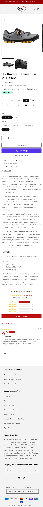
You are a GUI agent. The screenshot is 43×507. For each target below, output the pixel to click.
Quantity (4, 134)
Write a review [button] (21, 316)
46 (33, 100)
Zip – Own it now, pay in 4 (13, 428)
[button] (4, 9)
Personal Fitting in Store (12, 379)
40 (6, 110)
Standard (7, 117)
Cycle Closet (18, 505)
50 (26, 105)
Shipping (11, 85)
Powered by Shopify (28, 505)
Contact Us (8, 401)
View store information (11, 166)
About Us (7, 396)
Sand (5, 129)
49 (20, 105)
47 (6, 105)
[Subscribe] (35, 470)
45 (26, 100)
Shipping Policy (9, 405)
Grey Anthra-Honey (12, 125)
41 (34, 105)
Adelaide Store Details (12, 375)
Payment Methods (10, 410)
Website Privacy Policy (12, 423)
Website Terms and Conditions (15, 419)
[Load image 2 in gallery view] (21, 64)
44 (6, 101)
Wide (19, 117)
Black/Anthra (29, 125)
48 (13, 105)
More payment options (21, 155)
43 (13, 101)
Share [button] (6, 353)
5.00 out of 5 (27, 295)
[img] (6, 329)
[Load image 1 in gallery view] (8, 64)
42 (20, 101)
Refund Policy (9, 414)
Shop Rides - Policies (11, 384)
